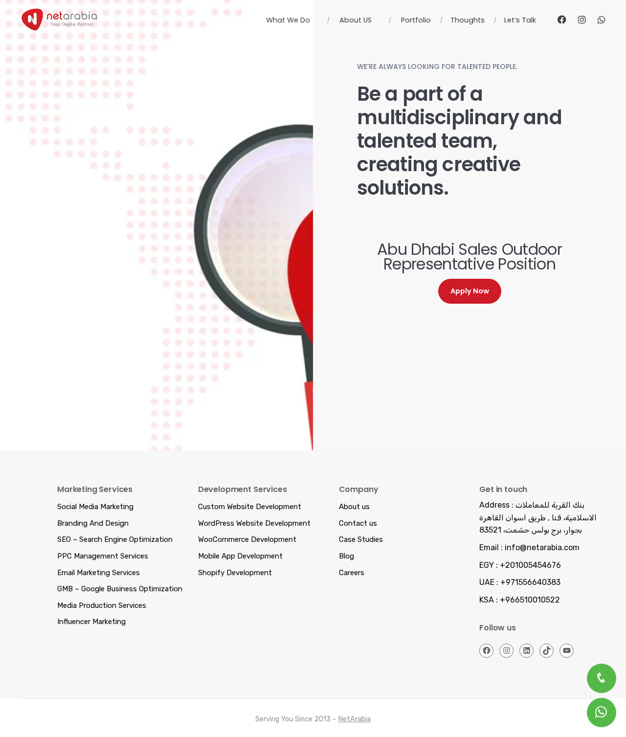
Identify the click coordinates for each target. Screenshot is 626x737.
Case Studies (361, 539)
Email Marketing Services (98, 572)
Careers (351, 572)
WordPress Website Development (254, 523)
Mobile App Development (240, 556)
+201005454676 (530, 565)
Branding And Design (93, 523)
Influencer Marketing (91, 621)
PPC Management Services (102, 556)
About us (354, 506)
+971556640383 (530, 582)
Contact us (358, 523)
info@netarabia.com (542, 547)
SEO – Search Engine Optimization (115, 539)
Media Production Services (101, 605)
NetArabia (354, 719)
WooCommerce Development (247, 539)
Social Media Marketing (95, 506)
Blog (346, 556)
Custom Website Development (249, 506)
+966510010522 (530, 599)
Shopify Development (235, 572)
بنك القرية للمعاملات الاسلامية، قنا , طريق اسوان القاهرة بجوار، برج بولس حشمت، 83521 (538, 517)
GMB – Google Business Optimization (119, 588)
